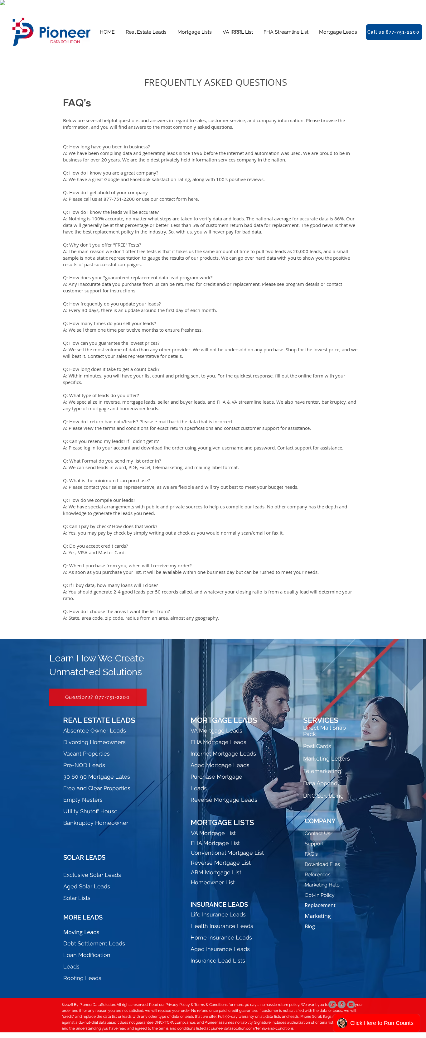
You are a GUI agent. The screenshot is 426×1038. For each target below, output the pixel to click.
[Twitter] (332, 1004)
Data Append (320, 783)
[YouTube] (351, 1004)
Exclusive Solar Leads (92, 875)
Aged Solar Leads (86, 886)
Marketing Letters (326, 758)
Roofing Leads (82, 978)
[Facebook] (342, 1004)
